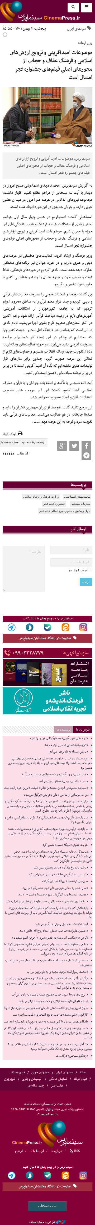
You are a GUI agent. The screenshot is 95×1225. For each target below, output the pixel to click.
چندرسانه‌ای (36, 1086)
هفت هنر (57, 1086)
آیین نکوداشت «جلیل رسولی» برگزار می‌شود (61, 924)
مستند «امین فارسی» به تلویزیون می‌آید (63, 781)
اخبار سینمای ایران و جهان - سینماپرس (47, 1133)
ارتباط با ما (37, 1151)
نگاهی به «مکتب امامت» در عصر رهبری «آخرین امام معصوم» (50, 938)
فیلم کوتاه (80, 1079)
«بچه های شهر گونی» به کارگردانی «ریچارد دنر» (59, 738)
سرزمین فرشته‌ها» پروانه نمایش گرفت (65, 881)
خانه (83, 1072)
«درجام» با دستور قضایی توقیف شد (66, 745)
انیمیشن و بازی (32, 1079)
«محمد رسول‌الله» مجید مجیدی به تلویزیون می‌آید (57, 972)
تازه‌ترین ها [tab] (83, 730)
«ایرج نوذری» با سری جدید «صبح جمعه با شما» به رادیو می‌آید (50, 995)
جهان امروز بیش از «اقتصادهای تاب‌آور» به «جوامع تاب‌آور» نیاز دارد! (46, 1008)
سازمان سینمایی (80, 503)
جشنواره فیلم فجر (54, 503)
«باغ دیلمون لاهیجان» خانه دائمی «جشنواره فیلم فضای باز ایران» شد (47, 901)
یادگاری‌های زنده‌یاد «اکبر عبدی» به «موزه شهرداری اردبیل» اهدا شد (46, 1022)
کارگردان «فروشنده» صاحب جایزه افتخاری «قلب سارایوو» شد (50, 1015)
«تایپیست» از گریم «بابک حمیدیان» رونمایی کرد (58, 874)
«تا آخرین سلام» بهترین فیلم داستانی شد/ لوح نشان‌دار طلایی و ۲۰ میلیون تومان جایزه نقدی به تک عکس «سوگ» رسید (50, 1047)
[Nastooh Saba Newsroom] (61, 1222)
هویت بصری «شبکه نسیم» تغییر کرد (65, 845)
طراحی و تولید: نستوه (42, 1222)
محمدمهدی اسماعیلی (77, 496)
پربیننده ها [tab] (63, 730)
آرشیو (19, 1151)
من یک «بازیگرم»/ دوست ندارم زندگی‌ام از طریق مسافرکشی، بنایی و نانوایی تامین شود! (48, 820)
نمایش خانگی (58, 1079)
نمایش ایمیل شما (77, 570)
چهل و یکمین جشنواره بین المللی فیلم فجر (64, 510)
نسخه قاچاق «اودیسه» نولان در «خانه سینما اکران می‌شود (53, 1001)
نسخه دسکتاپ (47, 1206)
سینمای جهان (40, 1072)
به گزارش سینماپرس (77, 185)
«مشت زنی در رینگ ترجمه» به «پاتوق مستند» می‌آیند (54, 774)
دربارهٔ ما (56, 1151)
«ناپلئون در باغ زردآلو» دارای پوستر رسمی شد (61, 868)
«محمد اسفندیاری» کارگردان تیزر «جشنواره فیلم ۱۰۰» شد (53, 895)
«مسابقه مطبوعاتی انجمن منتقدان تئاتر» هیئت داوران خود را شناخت (46, 788)
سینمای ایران (76, 28)
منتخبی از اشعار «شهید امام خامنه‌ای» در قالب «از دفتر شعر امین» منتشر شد (48, 963)
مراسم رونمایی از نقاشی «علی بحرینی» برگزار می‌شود (56, 795)
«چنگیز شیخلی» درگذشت (72, 1056)
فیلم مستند (17, 1072)
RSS (76, 1151)
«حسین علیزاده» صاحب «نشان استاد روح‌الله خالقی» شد (53, 931)
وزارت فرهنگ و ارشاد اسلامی (41, 496)
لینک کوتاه (9, 434)
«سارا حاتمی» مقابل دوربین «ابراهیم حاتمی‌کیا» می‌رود (55, 888)
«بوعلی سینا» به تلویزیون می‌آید (68, 752)
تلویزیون (9, 1079)
